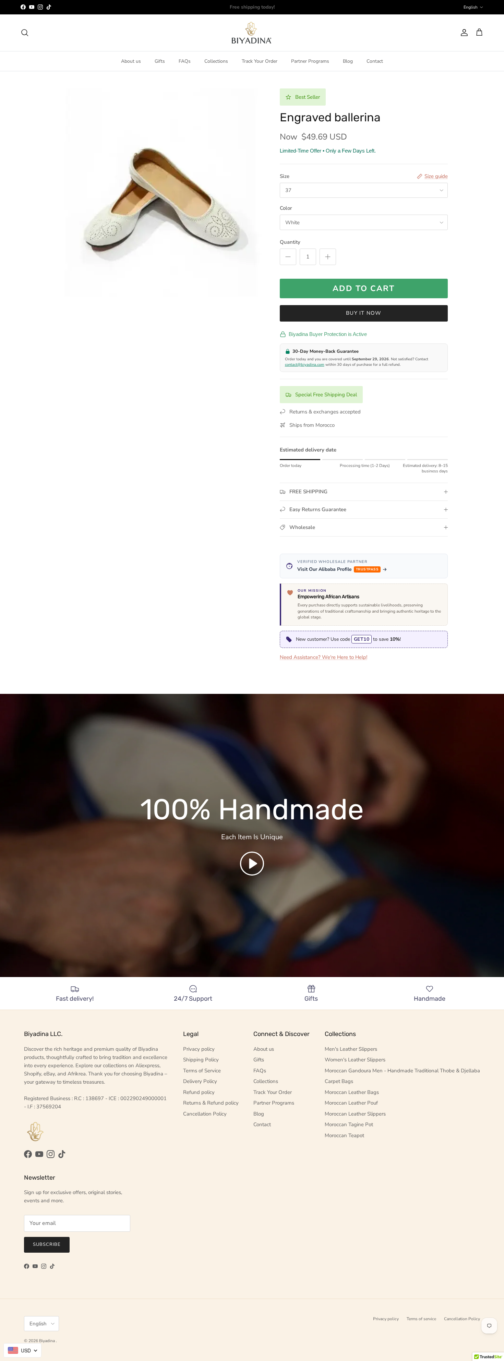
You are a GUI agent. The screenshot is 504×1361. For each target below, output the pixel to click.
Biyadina (47, 1341)
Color (286, 208)
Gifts (160, 61)
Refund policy (199, 1092)
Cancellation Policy (205, 1113)
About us (131, 61)
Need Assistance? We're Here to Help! (323, 657)
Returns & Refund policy (211, 1102)
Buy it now (363, 313)
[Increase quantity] (328, 257)
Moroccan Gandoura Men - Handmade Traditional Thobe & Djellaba (402, 1070)
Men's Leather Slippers (351, 1049)
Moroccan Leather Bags (352, 1092)
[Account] (462, 32)
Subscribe (47, 1244)
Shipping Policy (201, 1059)
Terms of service (421, 1319)
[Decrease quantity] (288, 257)
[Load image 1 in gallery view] (160, 192)
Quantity (290, 242)
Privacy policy (199, 1049)
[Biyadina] (252, 32)
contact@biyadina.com (304, 364)
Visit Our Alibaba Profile (338, 569)
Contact (375, 61)
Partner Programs (310, 61)
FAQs (185, 61)
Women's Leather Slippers (355, 1059)
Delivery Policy (200, 1081)
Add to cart (364, 288)
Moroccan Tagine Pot (349, 1124)
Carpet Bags (339, 1081)
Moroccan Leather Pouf (351, 1102)
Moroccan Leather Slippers (355, 1113)
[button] (252, 863)
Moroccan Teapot (344, 1135)
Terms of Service (202, 1070)
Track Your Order (259, 61)
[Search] (25, 32)
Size (284, 176)
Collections (216, 61)
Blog (348, 61)
